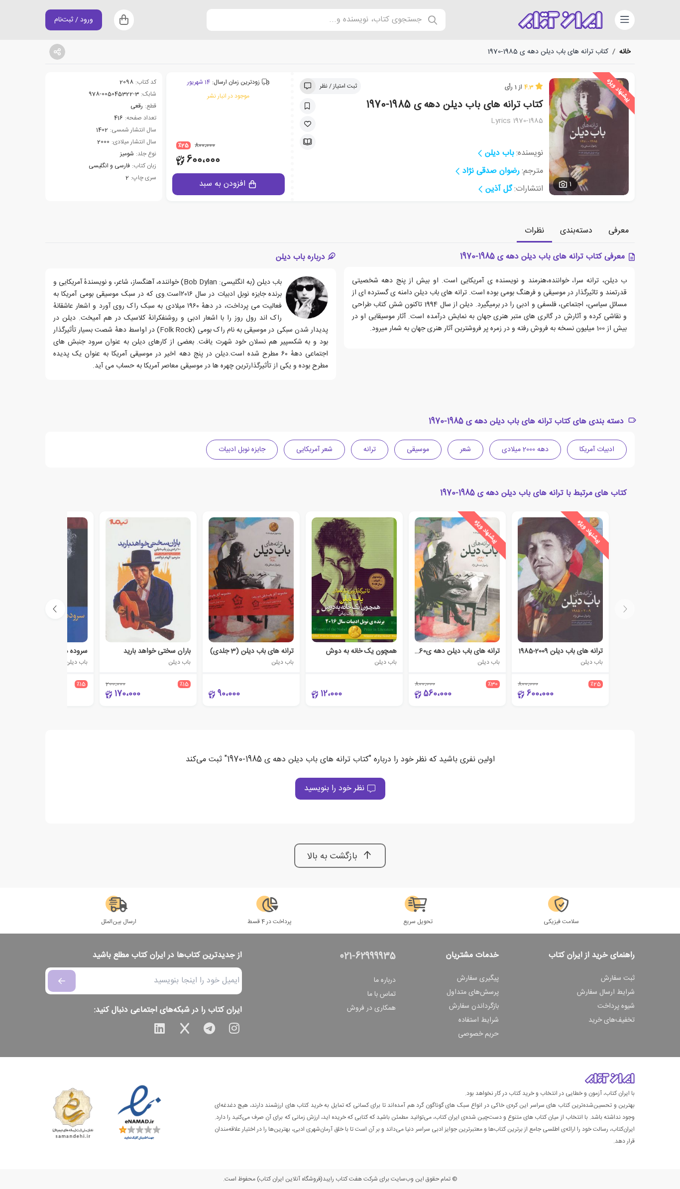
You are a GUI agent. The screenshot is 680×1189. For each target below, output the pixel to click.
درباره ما (385, 980)
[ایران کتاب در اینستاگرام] (234, 1030)
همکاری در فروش (371, 1008)
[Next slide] (55, 609)
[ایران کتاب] (560, 20)
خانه (625, 52)
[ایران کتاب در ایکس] (184, 1030)
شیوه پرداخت (616, 1006)
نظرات (534, 231)
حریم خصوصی (478, 1034)
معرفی (618, 231)
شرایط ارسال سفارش (606, 992)
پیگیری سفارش (478, 978)
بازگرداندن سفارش (474, 1006)
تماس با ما (381, 994)
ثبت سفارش (618, 978)
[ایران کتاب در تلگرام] (209, 1030)
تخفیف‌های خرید (611, 1020)
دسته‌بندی (576, 231)
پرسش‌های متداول (473, 992)
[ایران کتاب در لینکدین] (159, 1030)
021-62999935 (368, 956)
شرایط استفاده (478, 1020)
